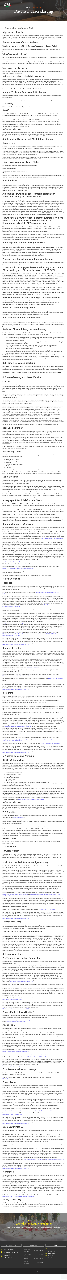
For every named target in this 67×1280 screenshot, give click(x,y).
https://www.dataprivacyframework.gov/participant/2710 (15, 689)
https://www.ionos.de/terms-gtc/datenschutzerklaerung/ (31, 799)
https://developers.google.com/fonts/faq (37, 1020)
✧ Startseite (19, 3)
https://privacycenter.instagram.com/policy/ (42, 739)
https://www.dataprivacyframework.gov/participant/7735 (15, 561)
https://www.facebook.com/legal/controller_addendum (15, 623)
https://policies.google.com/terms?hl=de (54, 1159)
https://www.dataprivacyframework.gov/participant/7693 (15, 918)
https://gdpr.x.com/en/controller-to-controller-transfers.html (16, 676)
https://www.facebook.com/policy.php (11, 635)
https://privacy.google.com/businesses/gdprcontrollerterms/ (16, 1110)
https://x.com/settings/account (55, 678)
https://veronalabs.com (18, 817)
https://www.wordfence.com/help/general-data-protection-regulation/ (18, 1196)
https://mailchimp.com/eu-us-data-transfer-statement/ (15, 894)
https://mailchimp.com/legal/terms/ (47, 909)
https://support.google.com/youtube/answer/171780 (21, 981)
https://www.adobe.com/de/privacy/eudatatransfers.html (15, 1051)
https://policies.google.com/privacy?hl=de (12, 999)
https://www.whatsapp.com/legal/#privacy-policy (51, 538)
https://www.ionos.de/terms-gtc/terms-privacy (13, 117)
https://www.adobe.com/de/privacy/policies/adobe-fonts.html (43, 1054)
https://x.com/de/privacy (32, 667)
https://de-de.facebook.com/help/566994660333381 (44, 633)
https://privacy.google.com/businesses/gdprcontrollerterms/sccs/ (48, 1110)
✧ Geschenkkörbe (42, 3)
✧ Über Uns (27, 7)
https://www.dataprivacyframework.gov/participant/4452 (15, 644)
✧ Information (37, 7)
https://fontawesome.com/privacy (10, 1078)
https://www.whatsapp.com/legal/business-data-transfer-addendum (18, 568)
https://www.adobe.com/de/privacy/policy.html (38, 1056)
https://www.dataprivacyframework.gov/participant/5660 (15, 1066)
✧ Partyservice (29, 3)
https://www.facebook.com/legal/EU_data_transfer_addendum (16, 633)
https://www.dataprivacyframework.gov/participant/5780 (15, 1008)
